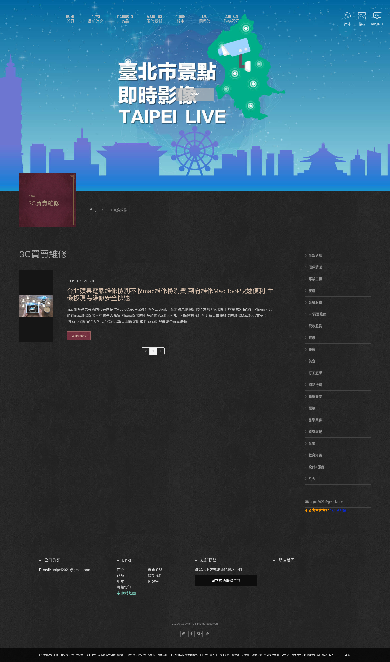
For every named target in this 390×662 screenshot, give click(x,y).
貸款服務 (315, 326)
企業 (312, 443)
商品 (120, 575)
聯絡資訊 (124, 587)
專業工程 (315, 279)
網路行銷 (315, 385)
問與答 (153, 581)
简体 (347, 23)
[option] (195, 95)
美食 (312, 361)
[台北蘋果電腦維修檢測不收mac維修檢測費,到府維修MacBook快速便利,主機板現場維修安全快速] (153, 306)
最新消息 (155, 570)
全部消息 (315, 255)
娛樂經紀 (315, 432)
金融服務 (315, 302)
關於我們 (155, 575)
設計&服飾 (317, 467)
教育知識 (315, 455)
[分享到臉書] (191, 634)
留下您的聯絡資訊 (225, 581)
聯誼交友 (315, 396)
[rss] (208, 634)
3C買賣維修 (118, 210)
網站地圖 (128, 593)
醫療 (312, 338)
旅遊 (312, 291)
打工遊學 (315, 373)
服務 (312, 408)
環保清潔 (315, 267)
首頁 (92, 210)
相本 (120, 581)
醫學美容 (315, 420)
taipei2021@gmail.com (326, 502)
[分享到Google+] (200, 634)
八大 (312, 479)
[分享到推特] (183, 634)
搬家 (312, 349)
